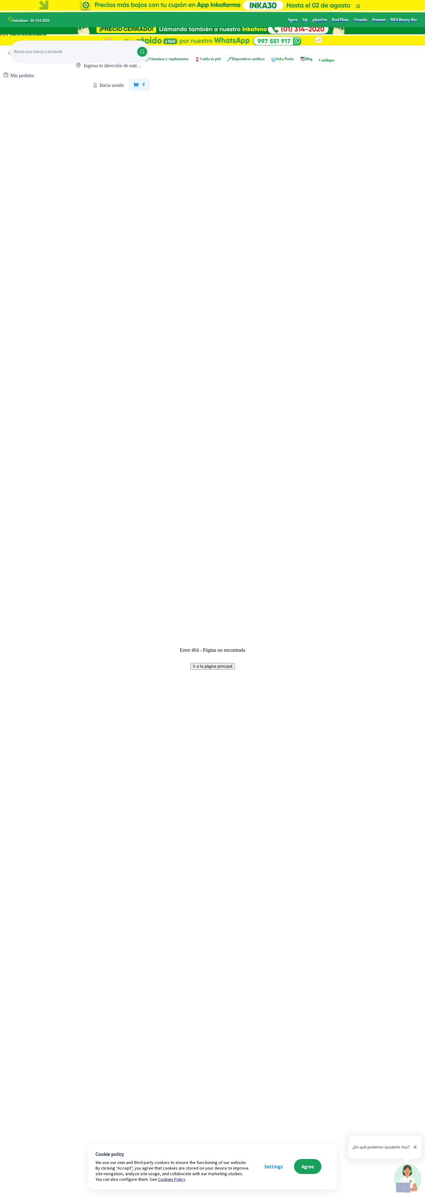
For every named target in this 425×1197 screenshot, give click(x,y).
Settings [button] (273, 1166)
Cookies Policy (171, 1179)
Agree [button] (307, 1166)
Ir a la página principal (212, 666)
